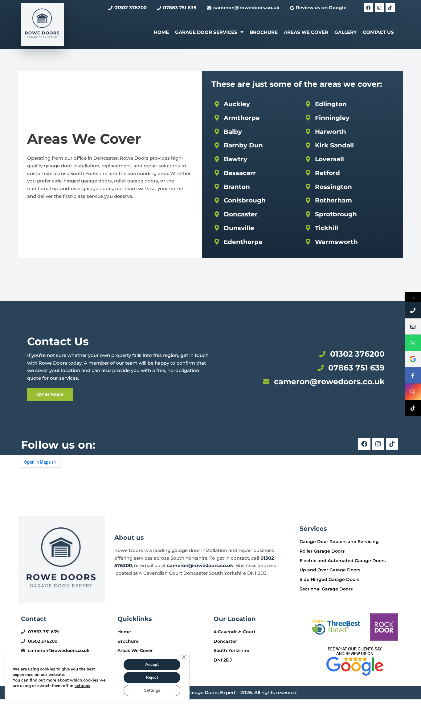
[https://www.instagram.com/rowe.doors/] (413, 391)
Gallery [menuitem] (345, 32)
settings (82, 686)
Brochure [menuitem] (264, 32)
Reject (152, 677)
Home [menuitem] (161, 32)
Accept (152, 664)
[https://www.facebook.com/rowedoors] (413, 375)
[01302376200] (413, 310)
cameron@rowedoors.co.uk (200, 565)
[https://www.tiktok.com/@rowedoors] (413, 408)
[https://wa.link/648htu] (413, 342)
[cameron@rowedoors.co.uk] (413, 326)
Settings (152, 690)
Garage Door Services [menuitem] (206, 32)
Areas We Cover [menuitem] (306, 32)
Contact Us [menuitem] (378, 32)
